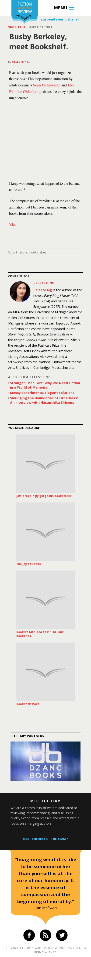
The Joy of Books (28, 564)
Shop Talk (16, 27)
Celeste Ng (20, 61)
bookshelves (37, 252)
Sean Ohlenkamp (46, 85)
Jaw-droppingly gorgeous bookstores (44, 496)
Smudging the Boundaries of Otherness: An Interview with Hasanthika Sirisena (44, 400)
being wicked (45, 952)
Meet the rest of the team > (45, 839)
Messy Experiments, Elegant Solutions (42, 392)
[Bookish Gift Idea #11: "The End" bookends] (45, 600)
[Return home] (24, 12)
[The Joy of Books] (45, 531)
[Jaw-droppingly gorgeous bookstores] (45, 463)
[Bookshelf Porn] (45, 672)
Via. (12, 224)
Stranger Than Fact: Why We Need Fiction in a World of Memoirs (45, 385)
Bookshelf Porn (27, 704)
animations (20, 252)
